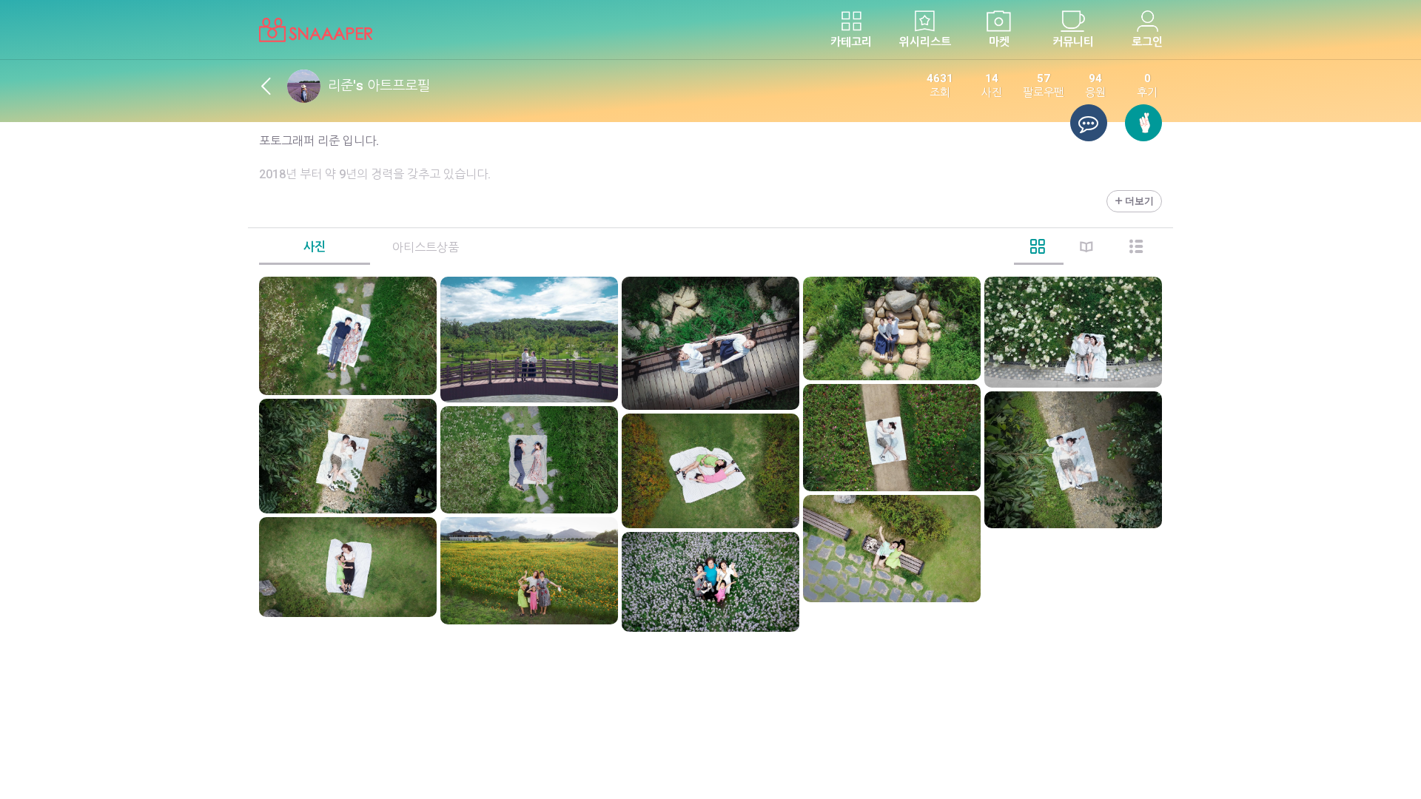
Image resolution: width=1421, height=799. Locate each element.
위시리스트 (925, 42)
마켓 (999, 42)
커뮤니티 (1073, 42)
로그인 (1147, 42)
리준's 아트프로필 (379, 85)
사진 (314, 247)
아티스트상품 (425, 247)
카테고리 (851, 42)
